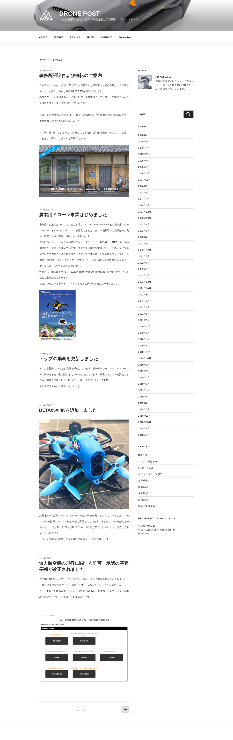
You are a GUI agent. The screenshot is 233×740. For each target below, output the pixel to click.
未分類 (141, 493)
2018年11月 (144, 415)
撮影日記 (143, 486)
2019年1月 (144, 409)
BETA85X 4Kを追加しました (68, 410)
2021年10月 (144, 288)
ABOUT (43, 37)
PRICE (90, 37)
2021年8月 (144, 294)
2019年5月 (144, 383)
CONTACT (106, 37)
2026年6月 (144, 141)
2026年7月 (144, 135)
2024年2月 (144, 199)
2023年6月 (144, 230)
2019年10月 (144, 358)
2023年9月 (144, 224)
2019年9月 (144, 364)
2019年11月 (144, 352)
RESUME (75, 37)
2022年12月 (144, 250)
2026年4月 (144, 148)
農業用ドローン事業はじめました (73, 214)
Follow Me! (125, 37)
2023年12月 (144, 211)
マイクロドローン (147, 474)
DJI (140, 455)
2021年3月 (144, 313)
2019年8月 (144, 371)
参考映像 (143, 480)
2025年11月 (144, 154)
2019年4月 (144, 390)
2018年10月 (144, 422)
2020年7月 (144, 332)
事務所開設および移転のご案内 (70, 75)
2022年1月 (144, 275)
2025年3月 (144, 167)
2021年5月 (144, 307)
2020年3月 (144, 345)
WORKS (58, 37)
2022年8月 (144, 256)
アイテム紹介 (145, 461)
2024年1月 (144, 205)
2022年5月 (144, 269)
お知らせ (143, 467)
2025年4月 (144, 160)
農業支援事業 (145, 506)
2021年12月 (144, 281)
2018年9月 (144, 428)
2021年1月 (144, 320)
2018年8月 (144, 435)
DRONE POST (79, 13)
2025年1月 (144, 173)
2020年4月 (144, 339)
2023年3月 (144, 243)
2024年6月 (144, 186)
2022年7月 (144, 262)
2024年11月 (144, 179)
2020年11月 (144, 326)
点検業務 (143, 499)
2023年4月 (144, 237)
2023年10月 (144, 218)
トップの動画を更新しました (68, 358)
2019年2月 (144, 403)
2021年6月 (144, 301)
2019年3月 (144, 396)
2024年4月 (144, 192)
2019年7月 (144, 377)
